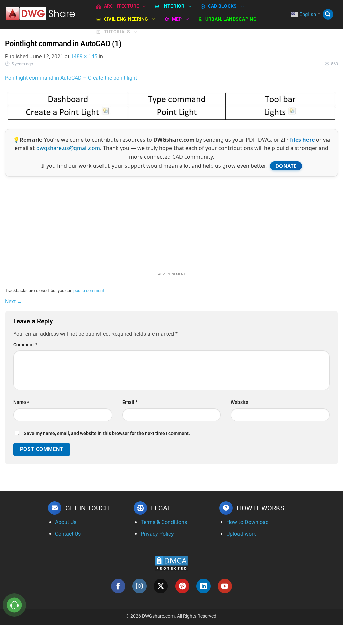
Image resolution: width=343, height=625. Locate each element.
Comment (25, 345)
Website (239, 402)
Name (21, 402)
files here (302, 139)
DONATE (286, 165)
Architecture (121, 6)
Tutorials (117, 32)
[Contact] (14, 605)
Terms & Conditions (164, 522)
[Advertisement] (171, 223)
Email (129, 402)
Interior (173, 6)
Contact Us (68, 534)
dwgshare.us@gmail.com (68, 148)
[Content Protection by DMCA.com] (171, 563)
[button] (328, 14)
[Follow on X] (161, 586)
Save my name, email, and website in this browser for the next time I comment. (107, 433)
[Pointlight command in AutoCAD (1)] (171, 105)
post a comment (88, 290)
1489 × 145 (84, 56)
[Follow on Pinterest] (182, 586)
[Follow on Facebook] (118, 586)
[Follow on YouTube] (225, 586)
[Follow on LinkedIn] (203, 586)
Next (13, 301)
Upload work (241, 534)
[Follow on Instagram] (139, 586)
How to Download (247, 522)
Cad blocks (222, 6)
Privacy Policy (157, 534)
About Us (65, 522)
